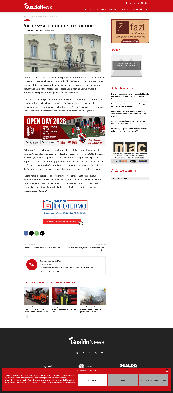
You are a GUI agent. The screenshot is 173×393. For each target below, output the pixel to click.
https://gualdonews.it (46, 264)
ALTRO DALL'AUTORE (63, 282)
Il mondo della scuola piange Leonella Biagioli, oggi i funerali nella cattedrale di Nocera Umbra (130, 96)
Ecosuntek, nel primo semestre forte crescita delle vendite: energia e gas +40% (129, 129)
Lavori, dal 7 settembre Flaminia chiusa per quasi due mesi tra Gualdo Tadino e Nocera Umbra (36, 309)
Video (103, 9)
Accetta (92, 380)
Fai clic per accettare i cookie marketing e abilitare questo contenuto (126, 65)
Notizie (93, 9)
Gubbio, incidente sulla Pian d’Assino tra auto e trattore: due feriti (64, 309)
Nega (122, 380)
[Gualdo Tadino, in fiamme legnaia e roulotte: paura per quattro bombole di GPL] (93, 296)
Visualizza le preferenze (153, 380)
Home (84, 9)
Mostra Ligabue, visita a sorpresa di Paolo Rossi (87, 248)
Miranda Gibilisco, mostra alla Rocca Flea (42, 247)
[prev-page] (25, 316)
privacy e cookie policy (18, 380)
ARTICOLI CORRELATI (36, 282)
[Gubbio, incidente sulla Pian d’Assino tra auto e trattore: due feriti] (64, 296)
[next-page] (28, 316)
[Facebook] (126, 3)
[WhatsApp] (36, 233)
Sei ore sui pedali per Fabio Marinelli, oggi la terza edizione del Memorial (129, 105)
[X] (142, 3)
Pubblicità (137, 9)
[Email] (42, 233)
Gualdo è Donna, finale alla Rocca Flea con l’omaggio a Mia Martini (128, 122)
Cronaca (33, 16)
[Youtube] (146, 3)
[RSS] (138, 3)
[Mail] (134, 3)
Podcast (113, 9)
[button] (167, 371)
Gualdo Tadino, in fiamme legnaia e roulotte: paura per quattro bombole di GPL (91, 309)
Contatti (124, 9)
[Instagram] (130, 3)
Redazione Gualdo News (34, 30)
